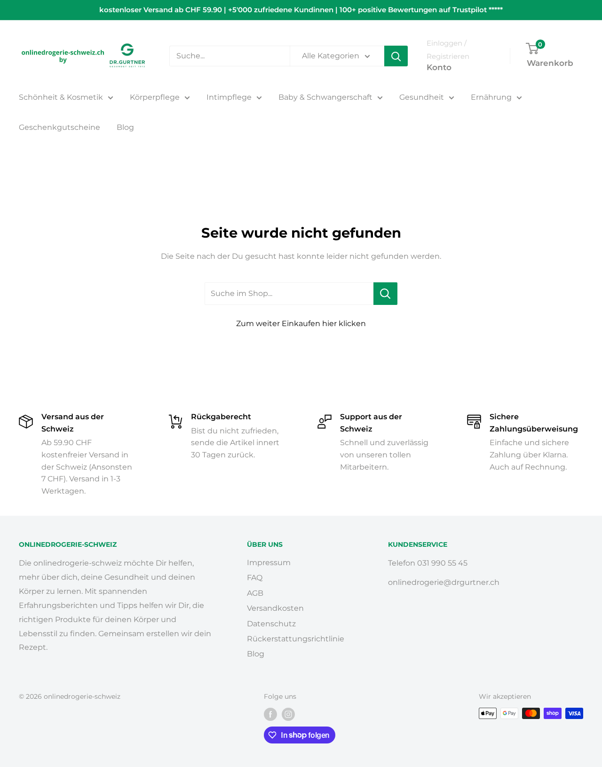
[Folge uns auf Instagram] (288, 714)
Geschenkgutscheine (59, 127)
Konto (439, 67)
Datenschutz (271, 623)
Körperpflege (155, 97)
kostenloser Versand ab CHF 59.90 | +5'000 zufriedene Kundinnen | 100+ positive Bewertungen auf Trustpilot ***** (301, 9)
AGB (255, 593)
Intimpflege (229, 97)
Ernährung (491, 97)
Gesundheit (421, 97)
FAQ (254, 577)
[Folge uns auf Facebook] (270, 714)
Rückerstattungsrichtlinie (295, 638)
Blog (125, 127)
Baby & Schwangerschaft (325, 97)
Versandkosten (275, 608)
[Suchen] (396, 56)
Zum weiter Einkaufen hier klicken (301, 323)
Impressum (269, 562)
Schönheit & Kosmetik (61, 97)
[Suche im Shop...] (385, 293)
